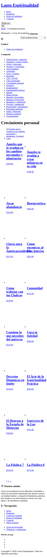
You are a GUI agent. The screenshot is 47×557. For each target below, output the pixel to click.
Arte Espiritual (12, 69)
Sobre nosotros (12, 523)
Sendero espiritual (13, 114)
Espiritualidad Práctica (15, 90)
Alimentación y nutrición (16, 59)
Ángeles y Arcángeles (15, 66)
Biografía (10, 76)
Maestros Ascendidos (15, 97)
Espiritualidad (12, 88)
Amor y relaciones (13, 64)
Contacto (10, 19)
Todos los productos (14, 49)
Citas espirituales (13, 81)
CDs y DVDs (12, 78)
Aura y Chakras (12, 74)
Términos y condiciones (16, 529)
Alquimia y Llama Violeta (17, 62)
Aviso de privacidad (14, 527)
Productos (10, 14)
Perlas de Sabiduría (14, 16)
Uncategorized (12, 116)
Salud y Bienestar (13, 111)
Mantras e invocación (15, 100)
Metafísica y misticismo (16, 102)
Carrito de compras (14, 515)
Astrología (10, 71)
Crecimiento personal (15, 83)
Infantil (9, 92)
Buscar (7, 23)
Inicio (8, 11)
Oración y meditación (15, 104)
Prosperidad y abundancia (17, 107)
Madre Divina (12, 95)
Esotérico (10, 85)
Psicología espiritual (14, 109)
